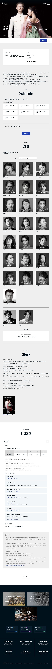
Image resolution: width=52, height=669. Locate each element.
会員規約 (11, 663)
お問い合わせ (46, 663)
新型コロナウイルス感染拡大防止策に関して (16, 565)
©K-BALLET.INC (6, 663)
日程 (16, 158)
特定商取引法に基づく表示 (29, 663)
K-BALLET (5, 3)
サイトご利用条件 (39, 663)
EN (45, 3)
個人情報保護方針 (18, 663)
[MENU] (48, 3)
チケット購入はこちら (12, 478)
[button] (42, 169)
